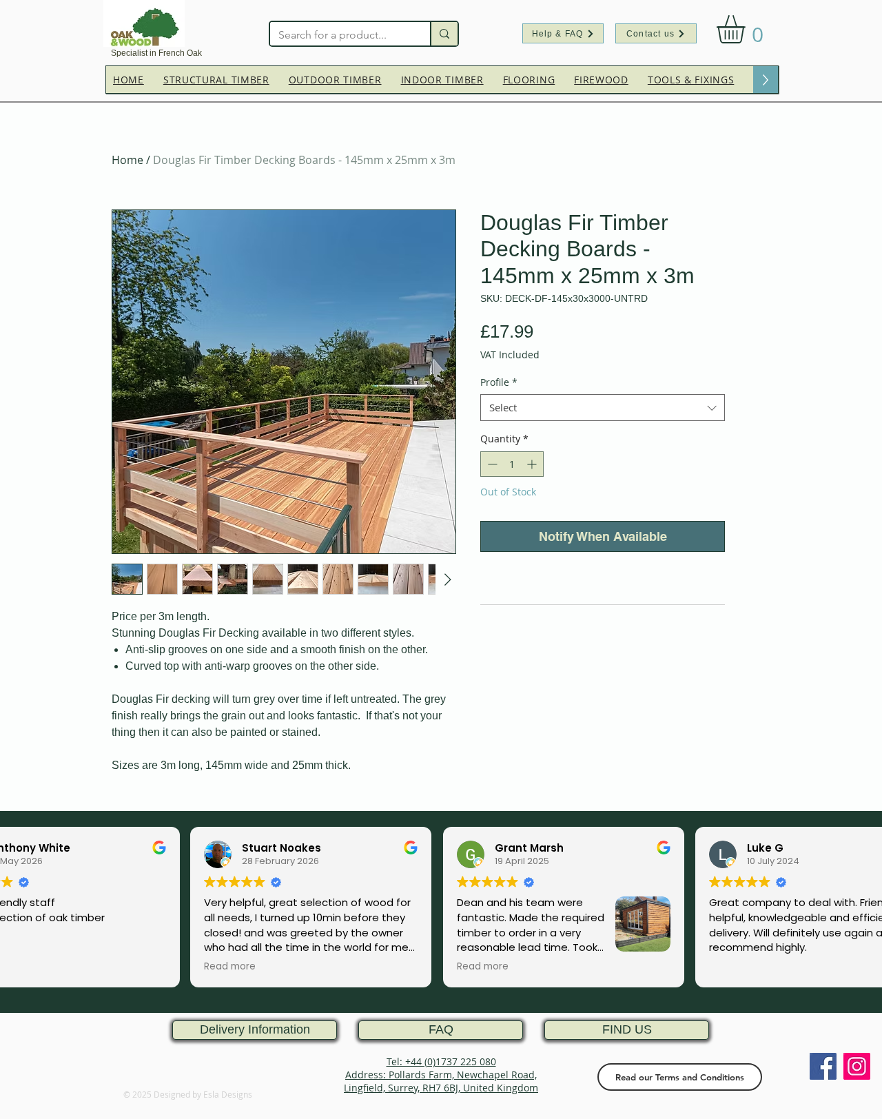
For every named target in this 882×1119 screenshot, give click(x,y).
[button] (747, 29)
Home (127, 159)
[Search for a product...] (444, 33)
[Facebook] (823, 1066)
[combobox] (602, 407)
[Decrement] (491, 464)
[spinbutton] (512, 464)
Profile (498, 382)
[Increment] (533, 464)
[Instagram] (856, 1066)
